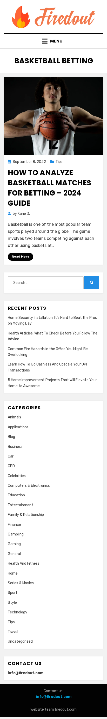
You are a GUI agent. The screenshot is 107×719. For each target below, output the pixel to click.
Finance (14, 524)
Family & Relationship (26, 515)
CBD (11, 466)
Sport (12, 592)
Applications (18, 427)
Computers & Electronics (29, 485)
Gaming (14, 544)
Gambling (16, 534)
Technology (17, 612)
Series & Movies (21, 583)
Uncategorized (20, 641)
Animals (14, 417)
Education (16, 495)
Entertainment (20, 505)
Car (11, 456)
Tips (59, 162)
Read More (20, 256)
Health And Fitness (23, 563)
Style (12, 602)
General (14, 554)
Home (13, 573)
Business (15, 446)
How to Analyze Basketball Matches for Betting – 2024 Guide (49, 188)
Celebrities (17, 476)
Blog (11, 437)
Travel (13, 632)
